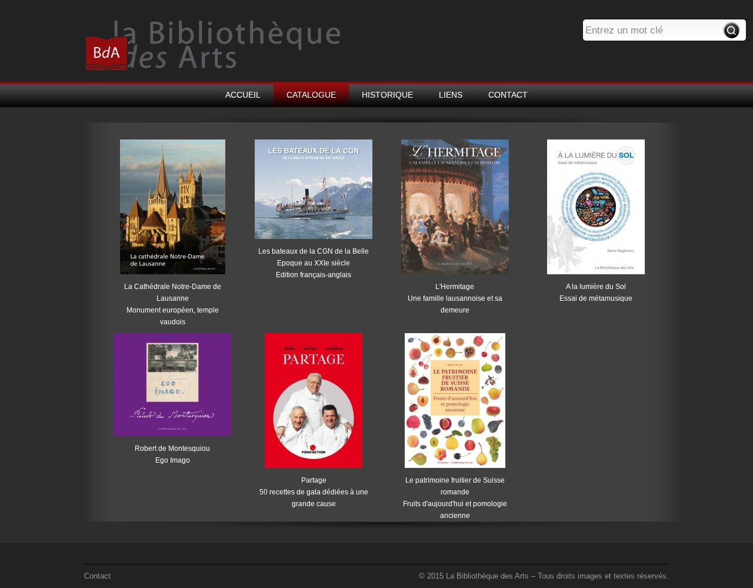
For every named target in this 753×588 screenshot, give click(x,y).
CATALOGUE (311, 94)
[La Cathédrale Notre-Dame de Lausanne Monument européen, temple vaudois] (172, 274)
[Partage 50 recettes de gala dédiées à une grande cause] (313, 468)
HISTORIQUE (387, 94)
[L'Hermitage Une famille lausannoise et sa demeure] (455, 274)
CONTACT (508, 94)
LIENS (450, 94)
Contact (97, 576)
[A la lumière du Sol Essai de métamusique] (596, 274)
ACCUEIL (243, 94)
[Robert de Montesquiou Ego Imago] (172, 436)
